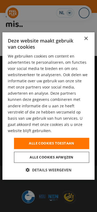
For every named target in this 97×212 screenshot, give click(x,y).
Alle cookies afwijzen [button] (51, 157)
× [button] (86, 39)
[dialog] (48, 106)
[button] (48, 170)
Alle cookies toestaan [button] (51, 143)
